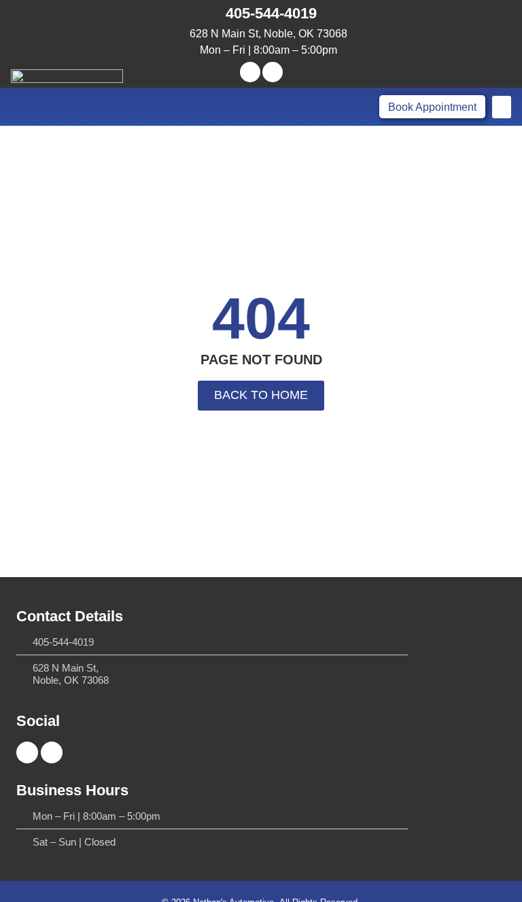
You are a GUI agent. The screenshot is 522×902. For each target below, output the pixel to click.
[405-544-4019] (213, 13)
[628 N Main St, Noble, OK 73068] (180, 34)
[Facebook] (250, 72)
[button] (501, 107)
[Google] (272, 72)
